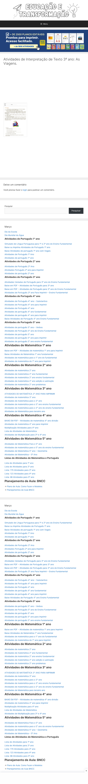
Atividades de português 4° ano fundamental (25, 312)
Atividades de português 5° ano (19, 334)
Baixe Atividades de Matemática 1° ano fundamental (29, 354)
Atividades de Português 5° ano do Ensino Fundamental (30, 331)
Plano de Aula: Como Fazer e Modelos (24, 486)
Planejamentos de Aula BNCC (20, 490)
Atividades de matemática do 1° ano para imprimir (28, 361)
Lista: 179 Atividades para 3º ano (20, 470)
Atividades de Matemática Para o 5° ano (23, 444)
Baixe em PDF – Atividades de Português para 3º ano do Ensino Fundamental (40, 289)
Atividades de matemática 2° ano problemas (25, 384)
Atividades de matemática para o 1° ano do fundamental (31, 358)
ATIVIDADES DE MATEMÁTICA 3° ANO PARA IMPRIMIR (30, 394)
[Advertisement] (44, 85)
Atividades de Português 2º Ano (19, 266)
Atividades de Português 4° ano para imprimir (26, 305)
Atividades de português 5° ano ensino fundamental (29, 341)
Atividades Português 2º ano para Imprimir (24, 270)
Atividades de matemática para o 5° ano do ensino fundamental (34, 447)
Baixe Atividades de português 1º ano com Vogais (28, 251)
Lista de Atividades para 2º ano (19, 466)
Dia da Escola (11, 232)
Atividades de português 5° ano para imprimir (26, 338)
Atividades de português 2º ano (19, 273)
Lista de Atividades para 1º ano (19, 463)
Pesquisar (76, 211)
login (25, 190)
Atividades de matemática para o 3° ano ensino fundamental (33, 404)
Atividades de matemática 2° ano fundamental (26, 374)
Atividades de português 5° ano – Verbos (24, 327)
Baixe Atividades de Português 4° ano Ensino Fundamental (32, 319)
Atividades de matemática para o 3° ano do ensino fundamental (34, 408)
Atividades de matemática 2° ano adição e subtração (29, 381)
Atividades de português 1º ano (19, 258)
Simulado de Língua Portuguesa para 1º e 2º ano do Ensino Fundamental (38, 244)
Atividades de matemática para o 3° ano (23, 401)
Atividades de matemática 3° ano (20, 397)
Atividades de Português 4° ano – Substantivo (26, 301)
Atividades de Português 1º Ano (19, 254)
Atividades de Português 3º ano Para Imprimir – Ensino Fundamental (36, 292)
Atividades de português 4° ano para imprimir (26, 315)
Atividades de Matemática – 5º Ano (21, 454)
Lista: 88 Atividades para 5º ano (19, 477)
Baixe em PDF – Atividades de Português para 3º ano (29, 285)
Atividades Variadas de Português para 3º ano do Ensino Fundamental (37, 282)
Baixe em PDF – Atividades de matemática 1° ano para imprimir (34, 350)
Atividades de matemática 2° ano (20, 370)
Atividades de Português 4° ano (19, 308)
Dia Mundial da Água (14, 235)
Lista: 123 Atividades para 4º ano (20, 474)
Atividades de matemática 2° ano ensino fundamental (29, 377)
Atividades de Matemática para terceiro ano (25, 411)
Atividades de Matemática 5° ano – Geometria (26, 451)
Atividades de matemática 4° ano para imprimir (26, 424)
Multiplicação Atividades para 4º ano (21, 428)
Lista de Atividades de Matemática (21, 431)
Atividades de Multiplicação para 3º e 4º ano (25, 435)
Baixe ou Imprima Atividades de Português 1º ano (27, 247)
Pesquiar (9, 206)
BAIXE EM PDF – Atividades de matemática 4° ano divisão (31, 421)
